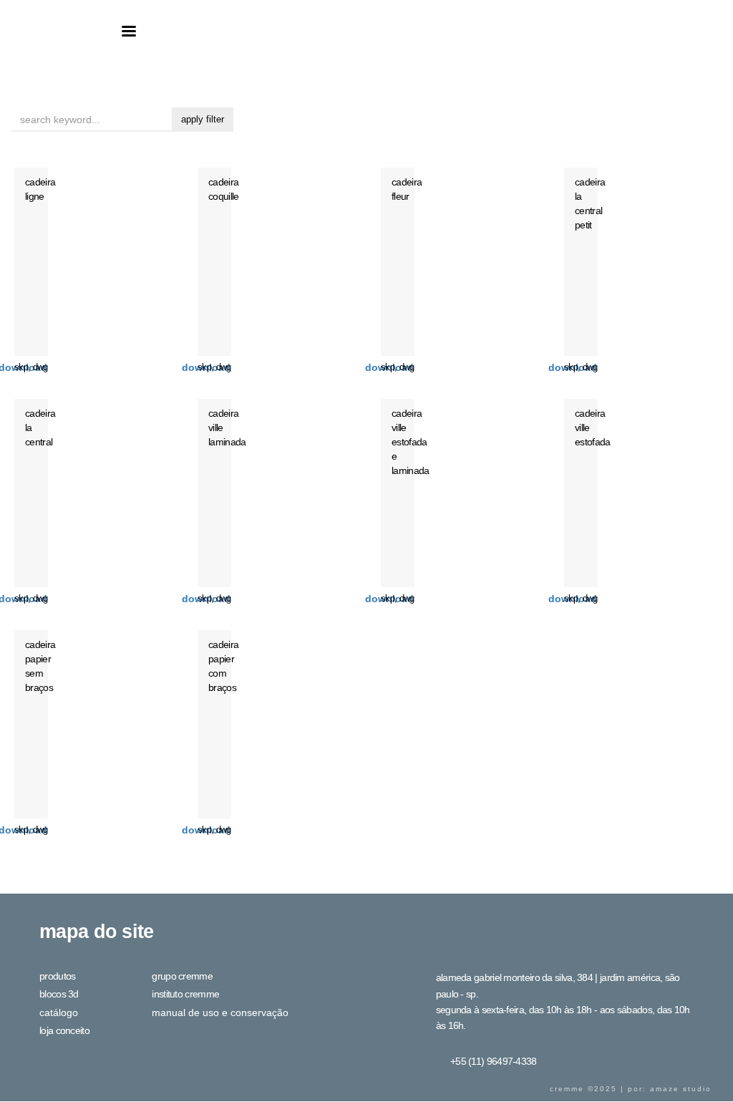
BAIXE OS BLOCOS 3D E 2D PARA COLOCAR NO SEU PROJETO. (206, 367)
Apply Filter (202, 119)
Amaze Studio (681, 1089)
